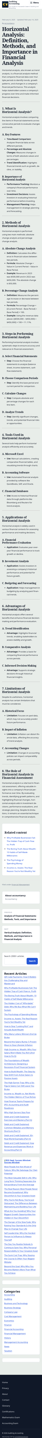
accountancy (9, 23)
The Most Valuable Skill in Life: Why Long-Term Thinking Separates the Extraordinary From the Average (20, 1181)
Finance (8, 1325)
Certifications (8, 1411)
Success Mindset (12, 1162)
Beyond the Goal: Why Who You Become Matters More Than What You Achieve (20, 1269)
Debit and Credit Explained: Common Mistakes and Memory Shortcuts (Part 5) (19, 1127)
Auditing (8, 1299)
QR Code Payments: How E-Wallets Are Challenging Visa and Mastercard (20, 980)
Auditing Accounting (14, 2)
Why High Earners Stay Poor (17, 1112)
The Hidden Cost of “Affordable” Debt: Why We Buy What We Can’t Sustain (20, 1006)
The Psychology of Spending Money (20, 1014)
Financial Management (21, 884)
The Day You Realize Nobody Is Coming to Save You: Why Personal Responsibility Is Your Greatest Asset (21, 1247)
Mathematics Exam (11, 1417)
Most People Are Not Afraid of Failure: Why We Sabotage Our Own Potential (20, 1170)
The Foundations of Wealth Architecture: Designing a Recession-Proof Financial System (19, 1064)
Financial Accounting (13, 1329)
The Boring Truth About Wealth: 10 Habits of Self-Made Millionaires (21, 852)
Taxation (8, 1350)
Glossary (6, 1405)
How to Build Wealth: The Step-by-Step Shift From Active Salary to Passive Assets (19, 1075)
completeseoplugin (21, 1437)
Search (32, 961)
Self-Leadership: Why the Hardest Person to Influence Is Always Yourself (19, 1236)
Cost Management (12, 1316)
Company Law (10, 1312)
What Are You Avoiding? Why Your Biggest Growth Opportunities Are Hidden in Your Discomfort (20, 1214)
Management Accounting (16, 1342)
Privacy (5, 1388)
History (7, 1337)
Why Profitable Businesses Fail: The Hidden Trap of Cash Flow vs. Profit (21, 841)
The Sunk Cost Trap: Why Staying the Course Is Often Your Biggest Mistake (19, 1258)
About (5, 1394)
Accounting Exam (10, 1423)
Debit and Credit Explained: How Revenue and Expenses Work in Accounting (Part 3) (19, 1146)
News (6, 1346)
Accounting (9, 1294)
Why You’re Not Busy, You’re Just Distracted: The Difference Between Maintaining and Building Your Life (20, 1203)
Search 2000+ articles (14, 956)
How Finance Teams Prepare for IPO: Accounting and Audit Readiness (19, 1104)
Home (5, 1382)
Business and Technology (16, 1303)
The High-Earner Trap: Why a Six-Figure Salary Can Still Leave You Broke (19, 1086)
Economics (9, 1320)
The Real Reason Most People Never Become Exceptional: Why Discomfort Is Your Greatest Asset (21, 1192)
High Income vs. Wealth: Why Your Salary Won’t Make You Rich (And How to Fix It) (20, 1053)
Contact (5, 1400)
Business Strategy (12, 1307)
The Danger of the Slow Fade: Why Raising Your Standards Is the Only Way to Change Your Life (20, 1225)
